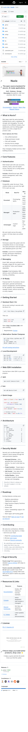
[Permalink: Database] (1, 181)
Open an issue (15, 517)
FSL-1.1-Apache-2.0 (8, 627)
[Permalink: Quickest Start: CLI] (1, 302)
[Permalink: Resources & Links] (1, 581)
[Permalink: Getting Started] (1, 297)
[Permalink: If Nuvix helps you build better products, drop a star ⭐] (1, 652)
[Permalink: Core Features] (1, 157)
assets (6, 31)
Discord (15, 107)
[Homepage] (14, 2)
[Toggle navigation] (2, 2)
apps (6, 28)
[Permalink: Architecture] (1, 421)
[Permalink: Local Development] (1, 351)
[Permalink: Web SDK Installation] (1, 367)
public (6, 44)
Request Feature (14, 109)
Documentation (7, 107)
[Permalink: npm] (1, 377)
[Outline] (26, 61)
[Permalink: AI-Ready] (1, 279)
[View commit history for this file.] (24, 21)
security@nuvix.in (8, 571)
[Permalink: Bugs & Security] (1, 557)
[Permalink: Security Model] (1, 448)
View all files (14, 56)
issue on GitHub (12, 563)
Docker (15, 330)
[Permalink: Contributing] (1, 525)
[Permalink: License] (1, 623)
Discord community (16, 540)
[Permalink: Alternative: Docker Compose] (1, 334)
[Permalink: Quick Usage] (1, 395)
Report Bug (22, 107)
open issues (13, 538)
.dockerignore (8, 53)
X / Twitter (7, 614)
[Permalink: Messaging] (1, 259)
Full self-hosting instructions (11, 347)
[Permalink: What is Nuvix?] (1, 115)
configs (6, 34)
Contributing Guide (16, 536)
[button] (24, 311)
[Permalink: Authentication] (1, 161)
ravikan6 (7, 21)
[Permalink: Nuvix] (1, 81)
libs (5, 41)
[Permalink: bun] (1, 386)
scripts (6, 47)
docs (6, 37)
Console (6, 600)
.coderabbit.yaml (9, 50)
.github (6, 25)
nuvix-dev (6, 7)
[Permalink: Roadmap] (1, 492)
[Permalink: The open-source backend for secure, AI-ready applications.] (1, 87)
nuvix (12, 7)
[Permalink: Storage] (1, 240)
